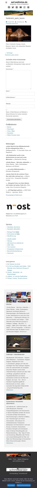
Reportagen (10, 129)
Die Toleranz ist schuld (13, 264)
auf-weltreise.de (19, 2)
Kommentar (9, 69)
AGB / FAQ (10, 245)
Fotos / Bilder (11, 131)
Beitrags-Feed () (13, 232)
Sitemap (9, 241)
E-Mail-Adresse (10, 97)
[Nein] (35, 482)
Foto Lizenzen (11, 247)
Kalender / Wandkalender (15, 354)
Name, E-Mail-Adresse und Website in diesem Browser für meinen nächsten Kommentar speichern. (17, 114)
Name (8, 91)
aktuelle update (11, 239)
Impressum (10, 253)
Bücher (9, 127)
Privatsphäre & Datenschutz (15, 249)
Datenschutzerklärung (23, 485)
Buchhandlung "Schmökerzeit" (18, 473)
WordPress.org (11, 236)
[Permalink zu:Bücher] (18, 297)
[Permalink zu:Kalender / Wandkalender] (18, 344)
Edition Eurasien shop (13, 135)
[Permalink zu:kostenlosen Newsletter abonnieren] (18, 397)
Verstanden (11, 485)
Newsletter (10, 133)
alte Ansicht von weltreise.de (15, 243)
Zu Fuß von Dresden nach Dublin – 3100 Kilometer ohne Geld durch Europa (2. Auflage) (19, 268)
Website (8, 103)
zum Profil (15, 215)
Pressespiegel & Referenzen (14, 195)
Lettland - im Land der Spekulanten (17, 276)
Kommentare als (13, 234)
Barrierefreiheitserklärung (14, 251)
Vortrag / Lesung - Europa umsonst (17, 278)
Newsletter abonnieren (13, 227)
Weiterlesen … (24, 331)
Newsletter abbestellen (13, 229)
